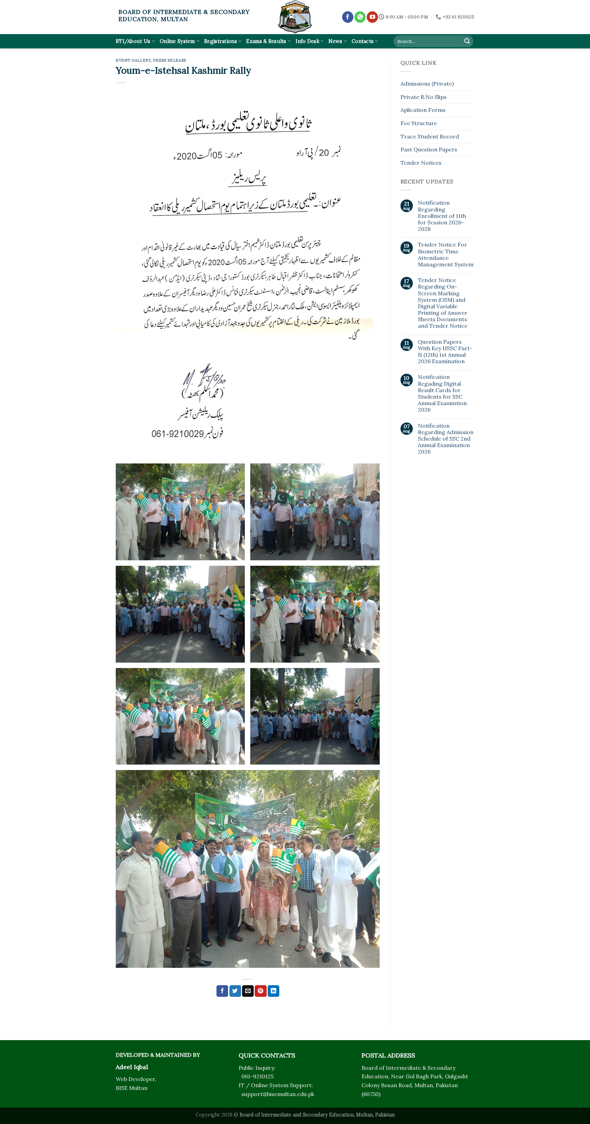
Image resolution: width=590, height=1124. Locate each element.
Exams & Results (266, 41)
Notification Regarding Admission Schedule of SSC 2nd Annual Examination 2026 (446, 439)
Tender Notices (421, 162)
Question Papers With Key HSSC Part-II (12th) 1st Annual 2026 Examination (445, 352)
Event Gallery (133, 60)
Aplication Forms (423, 109)
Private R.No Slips (424, 96)
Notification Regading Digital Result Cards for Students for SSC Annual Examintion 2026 (442, 393)
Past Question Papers (429, 149)
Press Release (169, 60)
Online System (177, 41)
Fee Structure (419, 123)
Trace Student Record (430, 136)
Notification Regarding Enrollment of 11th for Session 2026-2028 (442, 215)
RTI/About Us (133, 41)
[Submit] (467, 41)
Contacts (363, 41)
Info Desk (307, 41)
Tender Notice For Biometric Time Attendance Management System (446, 254)
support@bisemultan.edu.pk (277, 1094)
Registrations (220, 41)
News (335, 41)
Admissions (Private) (427, 83)
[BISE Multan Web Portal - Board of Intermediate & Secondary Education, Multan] (295, 17)
